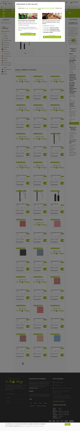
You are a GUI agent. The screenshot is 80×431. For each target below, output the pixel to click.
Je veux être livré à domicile (53, 37)
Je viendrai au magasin (29, 34)
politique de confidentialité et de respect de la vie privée (32, 426)
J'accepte (68, 424)
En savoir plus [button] (28, 32)
